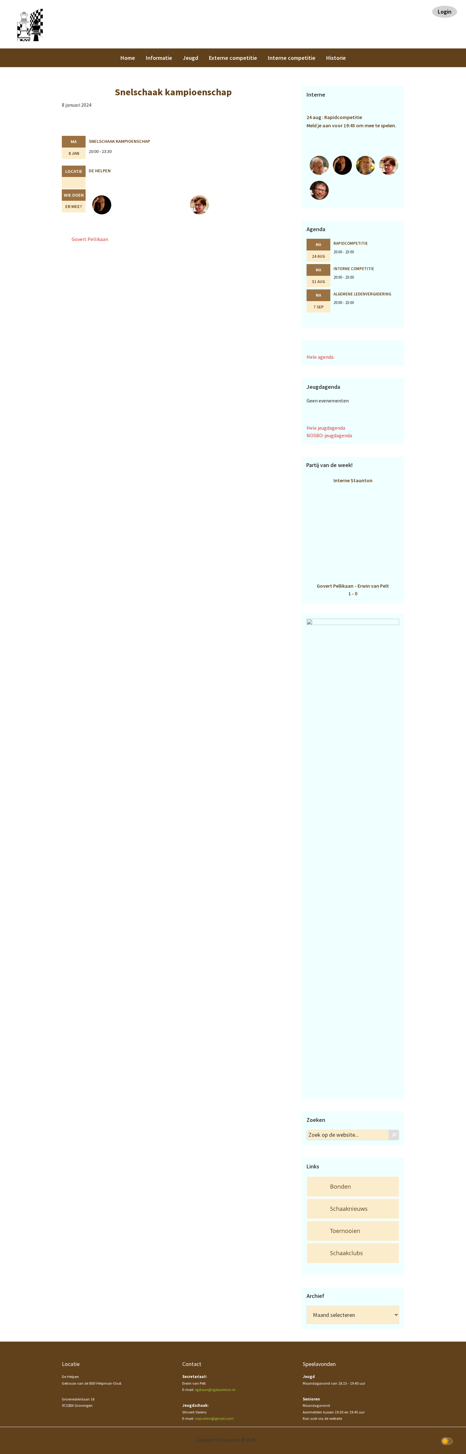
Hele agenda (320, 357)
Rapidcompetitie (350, 243)
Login (444, 11)
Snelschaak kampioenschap (119, 141)
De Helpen (100, 171)
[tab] (353, 1187)
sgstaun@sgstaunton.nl (215, 1389)
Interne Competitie (353, 268)
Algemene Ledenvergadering (362, 293)
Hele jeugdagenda (326, 428)
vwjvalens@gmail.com (214, 1418)
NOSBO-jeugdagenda (329, 435)
